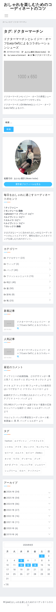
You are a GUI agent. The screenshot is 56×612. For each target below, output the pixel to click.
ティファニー (11, 207)
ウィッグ (12, 264)
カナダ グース (11, 465)
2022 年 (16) (12, 516)
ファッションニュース (20, 276)
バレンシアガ (26, 465)
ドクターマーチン (43, 55)
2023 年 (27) (12, 510)
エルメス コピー (13, 220)
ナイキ (18, 447)
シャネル (9, 447)
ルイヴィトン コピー (15, 217)
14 (35, 565)
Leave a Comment (18, 55)
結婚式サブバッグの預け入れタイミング (24, 395)
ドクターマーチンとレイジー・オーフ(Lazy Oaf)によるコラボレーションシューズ (27, 43)
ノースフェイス (36, 441)
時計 (11, 282)
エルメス (19, 453)
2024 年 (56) (12, 504)
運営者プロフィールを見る (28, 184)
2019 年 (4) (12, 534)
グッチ (37, 459)
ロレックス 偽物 (13, 226)
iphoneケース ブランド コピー (19, 214)
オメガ (8, 459)
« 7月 (6, 584)
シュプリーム (11, 471)
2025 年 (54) (12, 498)
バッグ (12, 270)
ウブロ (16, 459)
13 (28, 565)
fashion (8, 441)
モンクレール (42, 447)
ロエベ (22, 471)
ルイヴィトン (20, 441)
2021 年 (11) (12, 522)
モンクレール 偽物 (14, 211)
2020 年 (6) (12, 528)
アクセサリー (15, 258)
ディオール (27, 459)
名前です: (8, 178)
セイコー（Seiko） (35, 453)
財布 (10, 294)
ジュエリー (40, 465)
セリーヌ (9, 453)
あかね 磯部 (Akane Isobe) (35, 52)
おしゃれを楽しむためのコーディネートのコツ (28, 6)
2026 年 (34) (12, 491)
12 (21, 565)
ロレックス (29, 447)
